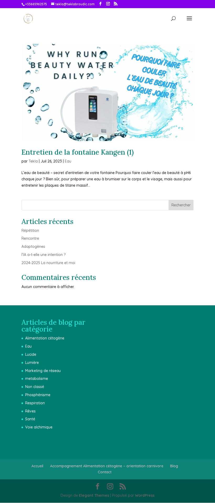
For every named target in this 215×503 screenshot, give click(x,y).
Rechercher (181, 205)
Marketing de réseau (43, 370)
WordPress (144, 495)
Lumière (32, 362)
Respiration (35, 403)
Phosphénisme (37, 394)
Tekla (33, 161)
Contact (104, 472)
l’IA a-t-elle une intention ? (44, 254)
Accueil (37, 466)
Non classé (34, 386)
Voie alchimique (38, 427)
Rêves (30, 411)
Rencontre (30, 238)
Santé (30, 419)
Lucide (30, 354)
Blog (174, 466)
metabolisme (36, 378)
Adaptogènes (33, 246)
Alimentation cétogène (44, 338)
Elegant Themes (94, 495)
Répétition (30, 230)
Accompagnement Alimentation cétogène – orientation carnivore (106, 466)
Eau (68, 161)
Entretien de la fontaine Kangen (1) (78, 152)
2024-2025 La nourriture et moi (48, 262)
